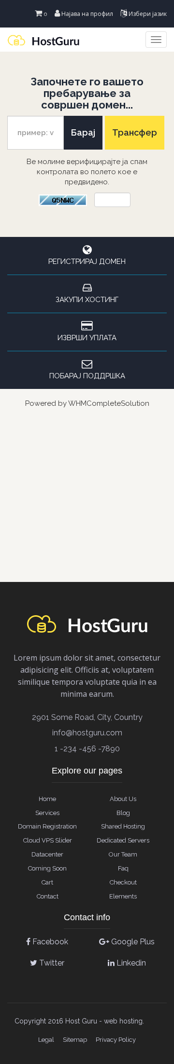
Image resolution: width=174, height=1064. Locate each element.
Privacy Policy (116, 1039)
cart (47, 882)
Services (47, 812)
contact (47, 896)
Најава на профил (86, 14)
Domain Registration (47, 826)
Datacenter (47, 854)
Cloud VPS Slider (47, 840)
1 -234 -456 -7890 (87, 748)
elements (123, 896)
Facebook (49, 941)
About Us (123, 798)
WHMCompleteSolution (108, 403)
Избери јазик (147, 14)
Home (47, 798)
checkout (123, 882)
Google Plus (132, 941)
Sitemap (75, 1039)
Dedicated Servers (123, 840)
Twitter (50, 962)
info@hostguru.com (87, 732)
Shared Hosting (123, 826)
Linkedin (130, 962)
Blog (123, 812)
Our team (123, 854)
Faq (123, 868)
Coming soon (47, 868)
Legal (46, 1039)
